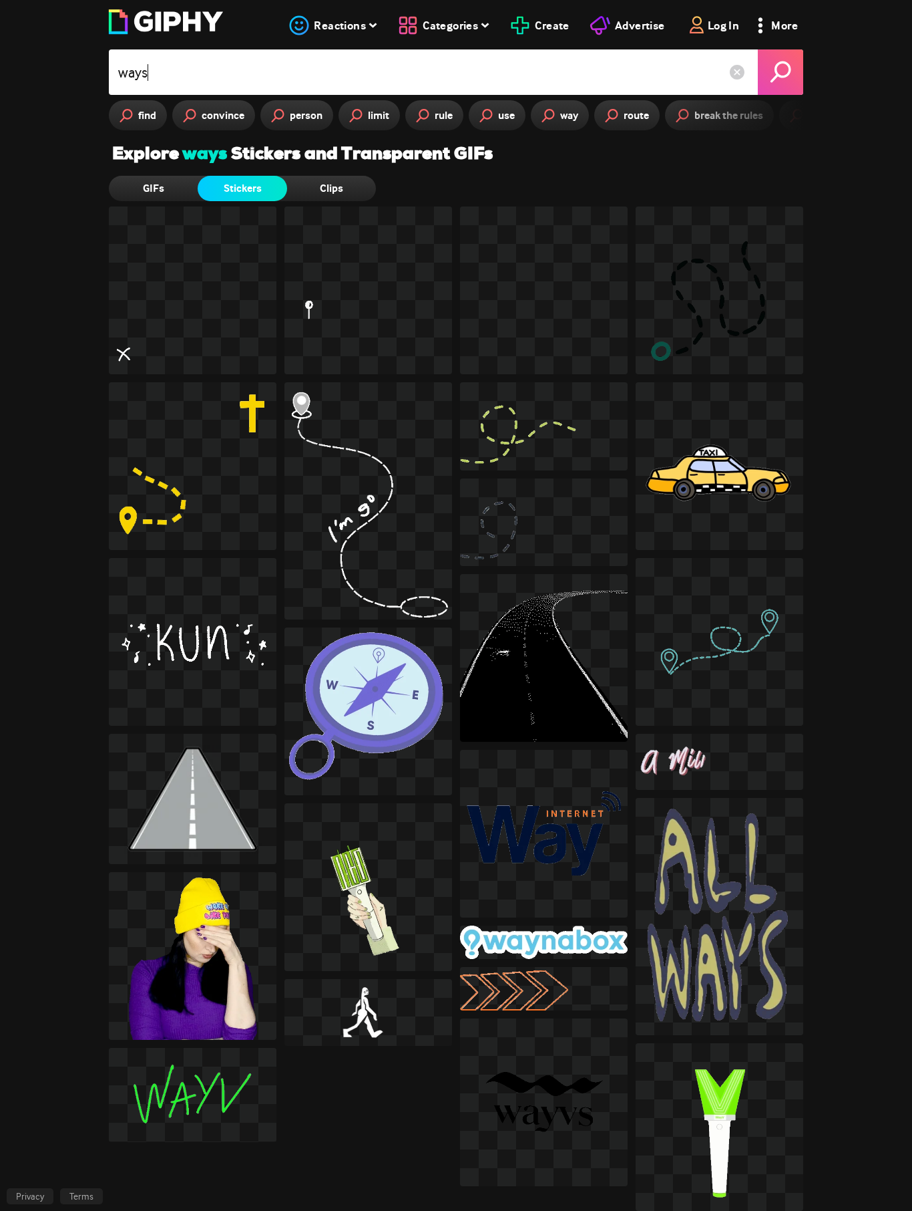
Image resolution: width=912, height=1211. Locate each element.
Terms (81, 1196)
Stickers (243, 188)
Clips (331, 188)
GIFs (153, 188)
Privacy (30, 1196)
